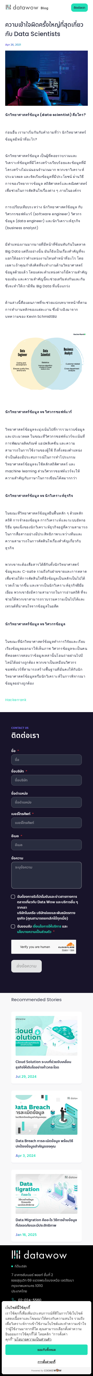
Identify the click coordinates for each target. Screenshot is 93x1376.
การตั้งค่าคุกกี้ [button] (46, 1362)
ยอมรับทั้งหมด (46, 1349)
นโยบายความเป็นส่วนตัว (32, 1339)
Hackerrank (15, 699)
